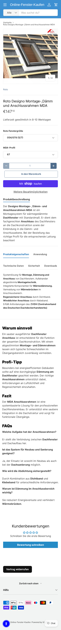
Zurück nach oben (29, 583)
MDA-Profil (9, 147)
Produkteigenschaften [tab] (16, 254)
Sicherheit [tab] (34, 265)
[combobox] (30, 12)
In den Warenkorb (31, 174)
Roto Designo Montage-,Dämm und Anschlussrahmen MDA (29, 25)
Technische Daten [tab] (13, 265)
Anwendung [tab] (40, 254)
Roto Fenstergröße (13, 131)
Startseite (7, 23)
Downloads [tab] (50, 265)
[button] (6, 623)
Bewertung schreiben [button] (30, 544)
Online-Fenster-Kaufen (20, 622)
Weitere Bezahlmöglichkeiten (30, 191)
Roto (5, 89)
